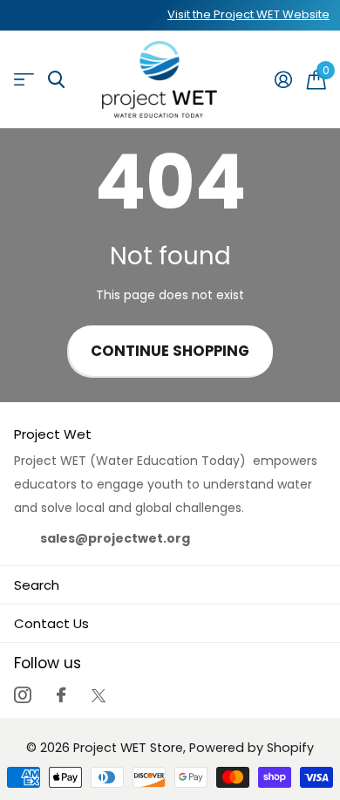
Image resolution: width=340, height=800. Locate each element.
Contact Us (51, 623)
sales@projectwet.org (115, 538)
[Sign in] (283, 79)
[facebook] (61, 694)
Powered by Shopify (251, 747)
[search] (56, 79)
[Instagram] (22, 695)
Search (36, 585)
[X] (98, 695)
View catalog (24, 79)
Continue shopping (170, 351)
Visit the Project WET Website (248, 14)
